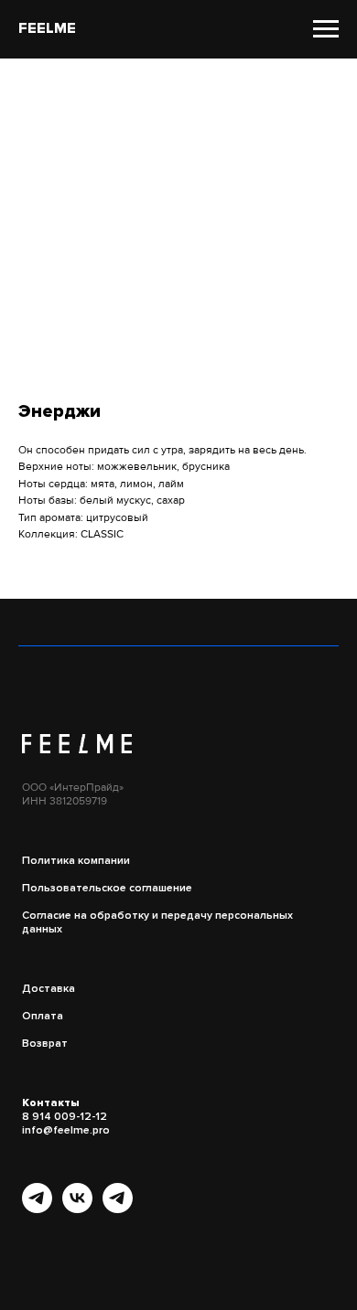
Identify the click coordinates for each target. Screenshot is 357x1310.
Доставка (48, 989)
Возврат (45, 1043)
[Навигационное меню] (326, 29)
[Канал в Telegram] (37, 1208)
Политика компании (76, 861)
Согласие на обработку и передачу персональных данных (157, 922)
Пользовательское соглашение (107, 888)
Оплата (42, 1016)
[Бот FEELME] (118, 1208)
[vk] (77, 1208)
